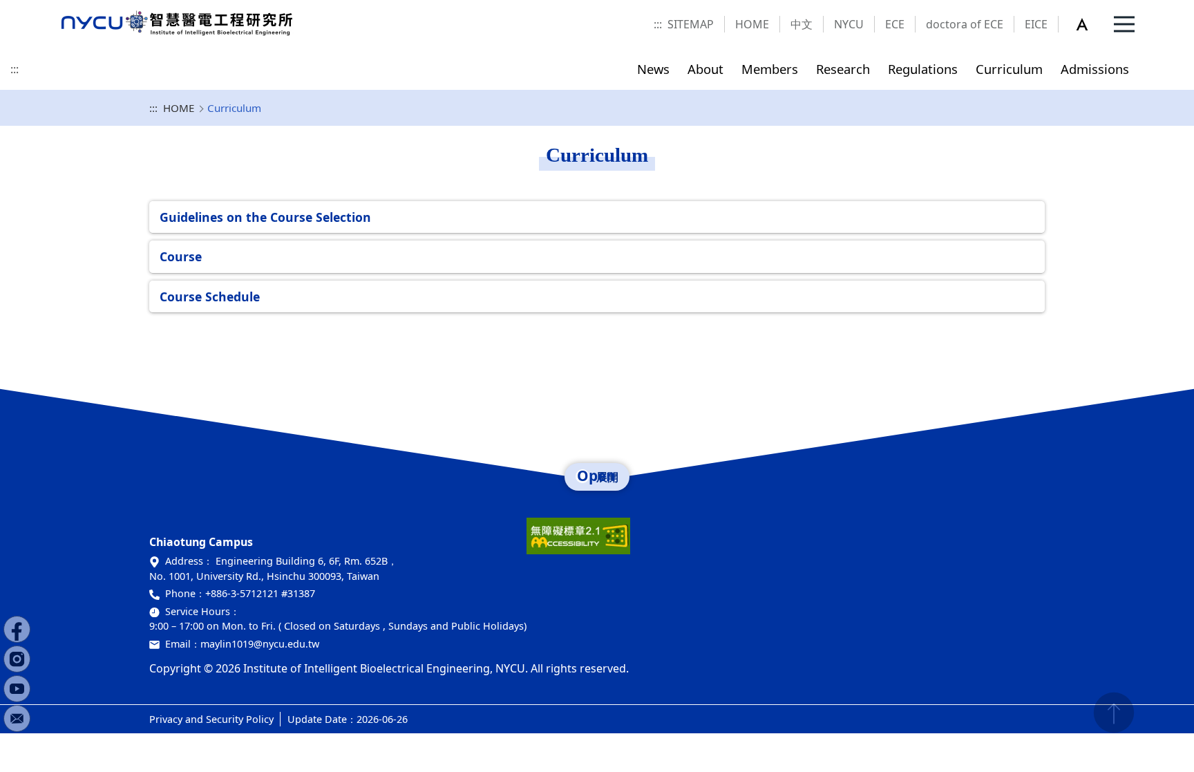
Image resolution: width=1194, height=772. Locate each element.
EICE (1036, 24)
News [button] (653, 68)
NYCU (849, 24)
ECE (894, 24)
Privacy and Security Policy (211, 719)
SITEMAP (690, 24)
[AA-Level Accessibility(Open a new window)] (578, 541)
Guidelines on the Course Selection (265, 217)
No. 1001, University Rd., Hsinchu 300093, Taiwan (264, 576)
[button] (1089, 24)
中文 (801, 24)
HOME (752, 24)
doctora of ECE (964, 24)
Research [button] (843, 68)
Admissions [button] (1095, 68)
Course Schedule (210, 296)
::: (658, 24)
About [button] (705, 68)
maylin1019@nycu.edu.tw (259, 643)
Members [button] (769, 68)
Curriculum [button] (1009, 68)
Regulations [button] (923, 68)
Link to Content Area (53, 8)
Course (181, 256)
